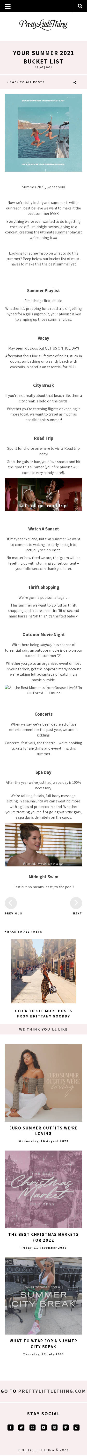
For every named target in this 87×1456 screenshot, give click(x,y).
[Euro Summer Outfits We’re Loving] (43, 1083)
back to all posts (27, 82)
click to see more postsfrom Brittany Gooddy (43, 1013)
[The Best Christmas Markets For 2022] (43, 1189)
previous (11, 913)
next (77, 913)
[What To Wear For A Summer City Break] (43, 1296)
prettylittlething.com (52, 1391)
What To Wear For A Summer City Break (43, 1343)
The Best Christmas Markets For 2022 (43, 1237)
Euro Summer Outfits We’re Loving (43, 1130)
